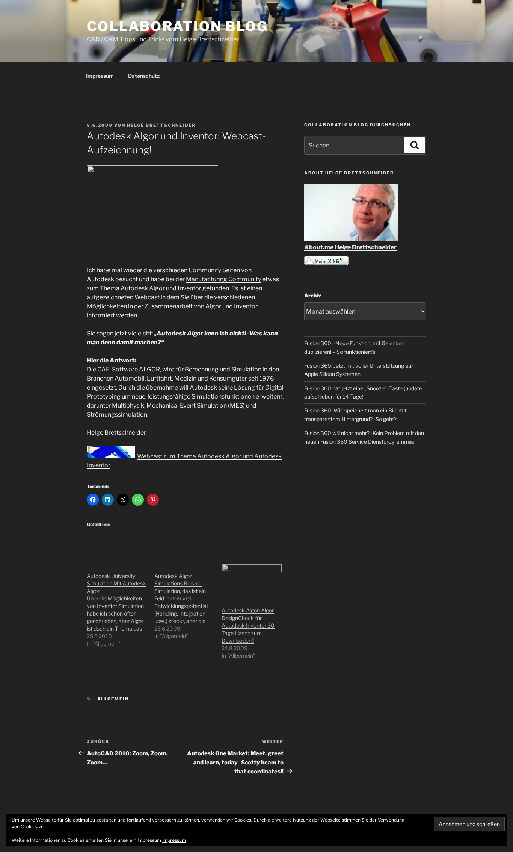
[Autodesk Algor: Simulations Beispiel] (188, 602)
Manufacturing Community (223, 279)
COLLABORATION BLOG (177, 26)
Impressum (100, 76)
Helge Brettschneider (161, 125)
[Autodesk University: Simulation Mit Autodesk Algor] (120, 605)
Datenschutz (144, 76)
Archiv (312, 295)
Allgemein (113, 699)
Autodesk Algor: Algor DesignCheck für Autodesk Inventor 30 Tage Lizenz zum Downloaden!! (248, 625)
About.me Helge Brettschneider (350, 247)
